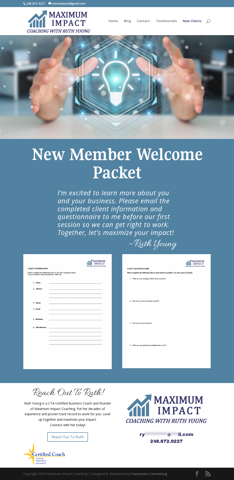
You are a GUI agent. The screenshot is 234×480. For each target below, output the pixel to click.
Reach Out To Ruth (67, 436)
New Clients (192, 21)
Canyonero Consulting (149, 474)
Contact (143, 21)
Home (113, 21)
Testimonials (166, 21)
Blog (127, 21)
